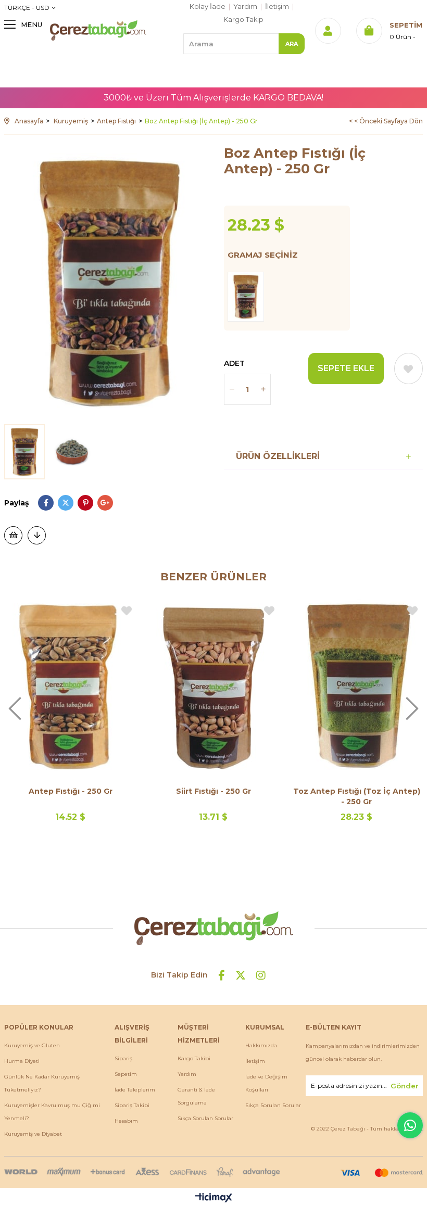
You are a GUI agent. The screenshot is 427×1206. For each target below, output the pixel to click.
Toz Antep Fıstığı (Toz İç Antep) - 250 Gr (356, 796)
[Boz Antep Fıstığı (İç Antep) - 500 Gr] (248, 296)
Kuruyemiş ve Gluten (32, 1045)
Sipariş (123, 1058)
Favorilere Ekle (126, 610)
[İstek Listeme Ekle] (13, 535)
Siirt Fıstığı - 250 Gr (213, 791)
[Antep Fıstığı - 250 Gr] (70, 685)
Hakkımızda (261, 1045)
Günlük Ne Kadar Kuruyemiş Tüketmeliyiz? (42, 1083)
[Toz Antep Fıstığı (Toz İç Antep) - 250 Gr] (356, 685)
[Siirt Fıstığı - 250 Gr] (213, 685)
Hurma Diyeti (22, 1061)
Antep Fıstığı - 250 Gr (70, 791)
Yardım (245, 6)
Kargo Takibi (194, 1058)
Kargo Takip (243, 19)
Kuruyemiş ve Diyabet (33, 1134)
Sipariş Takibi (132, 1105)
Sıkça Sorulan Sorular (205, 1118)
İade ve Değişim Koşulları (266, 1083)
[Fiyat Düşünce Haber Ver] (37, 535)
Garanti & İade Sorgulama (196, 1096)
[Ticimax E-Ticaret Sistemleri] (213, 1198)
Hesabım (126, 1121)
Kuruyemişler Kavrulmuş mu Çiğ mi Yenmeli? (52, 1112)
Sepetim (126, 1074)
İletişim (277, 6)
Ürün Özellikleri (278, 456)
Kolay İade (207, 6)
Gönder (405, 1086)
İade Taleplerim (135, 1089)
